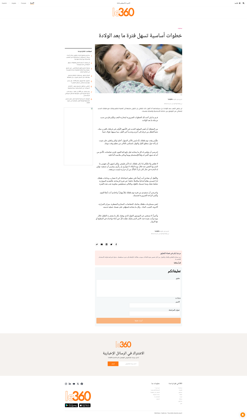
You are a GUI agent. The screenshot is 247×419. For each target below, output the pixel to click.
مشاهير (180, 401)
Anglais (14, 3)
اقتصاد (180, 390)
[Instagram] (66, 384)
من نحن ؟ (157, 388)
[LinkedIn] (70, 384)
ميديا (181, 396)
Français (23, 3)
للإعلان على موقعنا (155, 392)
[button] (242, 414)
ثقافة (181, 394)
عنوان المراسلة (174, 310)
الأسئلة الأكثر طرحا (155, 390)
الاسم (178, 302)
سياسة (180, 388)
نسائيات (180, 28)
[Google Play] (71, 405)
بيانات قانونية (156, 394)
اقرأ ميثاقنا (177, 263)
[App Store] (85, 405)
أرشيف (158, 399)
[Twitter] (78, 384)
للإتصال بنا (157, 396)
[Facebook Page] (82, 384)
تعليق (178, 278)
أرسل (113, 363)
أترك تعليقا (138, 321)
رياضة (180, 399)
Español (4, 3)
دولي (181, 403)
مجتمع (180, 392)
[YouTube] (74, 384)
